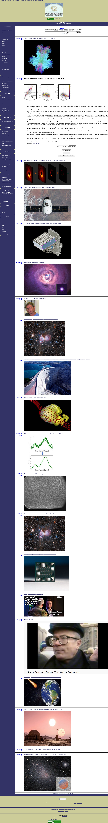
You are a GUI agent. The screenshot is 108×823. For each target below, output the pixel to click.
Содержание (7, 0)
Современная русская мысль (7, 121)
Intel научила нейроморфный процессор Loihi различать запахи (40, 554)
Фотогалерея (4, 101)
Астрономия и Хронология (7, 141)
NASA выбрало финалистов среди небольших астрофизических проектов (42, 223)
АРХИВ (7, 216)
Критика (3, 56)
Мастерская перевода (6, 186)
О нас (13, 0)
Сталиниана (4, 147)
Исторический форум (6, 163)
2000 (3, 227)
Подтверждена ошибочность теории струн (34, 262)
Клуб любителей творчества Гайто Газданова (7, 180)
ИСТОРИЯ (7, 127)
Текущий (3, 218)
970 (72, 793)
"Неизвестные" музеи (6, 106)
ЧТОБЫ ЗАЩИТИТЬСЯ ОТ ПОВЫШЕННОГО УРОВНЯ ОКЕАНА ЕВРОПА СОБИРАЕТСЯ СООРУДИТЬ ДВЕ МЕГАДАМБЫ (57, 359)
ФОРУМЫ (7, 151)
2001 (3, 225)
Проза (3, 47)
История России (5, 131)
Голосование (28, 0)
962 (56, 793)
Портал (2, 0)
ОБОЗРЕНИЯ (8, 73)
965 (62, 793)
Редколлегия (53, 809)
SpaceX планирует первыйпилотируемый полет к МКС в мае (39, 187)
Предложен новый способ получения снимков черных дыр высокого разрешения (44, 160)
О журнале (56, 809)
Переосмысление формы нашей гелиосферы (35, 397)
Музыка (3, 103)
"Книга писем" (5, 83)
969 (70, 793)
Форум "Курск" (5, 161)
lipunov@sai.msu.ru (77, 803)
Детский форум (5, 166)
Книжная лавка (5, 66)
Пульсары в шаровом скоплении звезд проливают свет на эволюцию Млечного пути (45, 754)
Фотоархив (4, 231)
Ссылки (66, 809)
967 (66, 793)
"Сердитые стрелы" (6, 89)
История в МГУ (5, 133)
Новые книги (4, 60)
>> (73, 793)
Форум (3, 212)
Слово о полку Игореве (6, 135)
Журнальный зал (5, 69)
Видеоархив (4, 113)
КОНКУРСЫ (7, 190)
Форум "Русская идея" (6, 159)
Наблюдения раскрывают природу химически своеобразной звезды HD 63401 (43, 433)
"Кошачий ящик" (5, 85)
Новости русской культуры (7, 30)
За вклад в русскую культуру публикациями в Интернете (7, 193)
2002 (3, 223)
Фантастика (4, 210)
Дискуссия (40, 0)
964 (60, 793)
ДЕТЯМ (7, 205)
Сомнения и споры (5, 58)
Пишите (17, 0)
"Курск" (3, 41)
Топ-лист (34, 0)
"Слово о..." (4, 79)
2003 (3, 220)
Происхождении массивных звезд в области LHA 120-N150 (39, 514)
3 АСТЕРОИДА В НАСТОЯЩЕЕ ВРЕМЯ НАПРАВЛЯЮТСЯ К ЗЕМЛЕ (42, 677)
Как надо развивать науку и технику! (33, 594)
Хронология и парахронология (5, 138)
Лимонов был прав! (29, 619)
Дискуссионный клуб (6, 155)
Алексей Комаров (64, 816)
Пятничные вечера (5, 173)
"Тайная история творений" (7, 81)
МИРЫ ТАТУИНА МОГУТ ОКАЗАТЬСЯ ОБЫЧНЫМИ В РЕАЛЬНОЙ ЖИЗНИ (44, 709)
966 (64, 793)
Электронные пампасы (6, 207)
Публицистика (5, 39)
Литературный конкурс (7, 196)
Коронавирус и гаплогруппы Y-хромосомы (35, 298)
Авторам (60, 809)
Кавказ (3, 43)
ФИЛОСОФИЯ (7, 117)
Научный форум (5, 157)
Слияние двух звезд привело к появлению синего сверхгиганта (40, 38)
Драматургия (4, 52)
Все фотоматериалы (6, 233)
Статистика (69, 809)
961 (54, 793)
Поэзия (3, 49)
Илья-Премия (5, 201)
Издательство (4, 64)
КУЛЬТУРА (7, 93)
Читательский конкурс (7, 199)
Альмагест (4, 143)
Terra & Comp (36, 143)
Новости (22, 0)
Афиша (3, 32)
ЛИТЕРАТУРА (7, 26)
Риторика (4, 108)
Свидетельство (61, 29)
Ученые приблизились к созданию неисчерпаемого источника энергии (42, 749)
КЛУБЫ (7, 170)
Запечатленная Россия (6, 145)
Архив (63, 809)
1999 (3, 229)
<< (52, 793)
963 (58, 793)
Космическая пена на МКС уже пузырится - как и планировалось (40, 473)
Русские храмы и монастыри (5, 111)
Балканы (3, 45)
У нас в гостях (5, 62)
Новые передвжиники (6, 99)
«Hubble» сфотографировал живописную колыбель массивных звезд (41, 319)
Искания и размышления (7, 54)
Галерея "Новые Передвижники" (63, 811)
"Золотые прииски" (6, 87)
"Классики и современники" (7, 76)
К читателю (4, 34)
